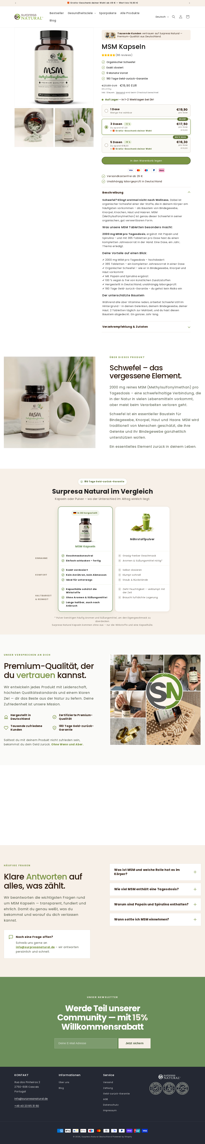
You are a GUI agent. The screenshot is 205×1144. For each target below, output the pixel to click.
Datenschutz (111, 1104)
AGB (105, 1099)
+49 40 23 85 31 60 (26, 1106)
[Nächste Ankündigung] (189, 3)
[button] (81, 13)
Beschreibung (112, 192)
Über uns (64, 1082)
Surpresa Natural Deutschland (97, 1136)
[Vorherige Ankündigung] (15, 3)
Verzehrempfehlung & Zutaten (125, 327)
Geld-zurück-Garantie (116, 1093)
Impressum (110, 1110)
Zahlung (108, 1088)
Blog (61, 1088)
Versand (120, 92)
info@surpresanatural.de (35, 947)
